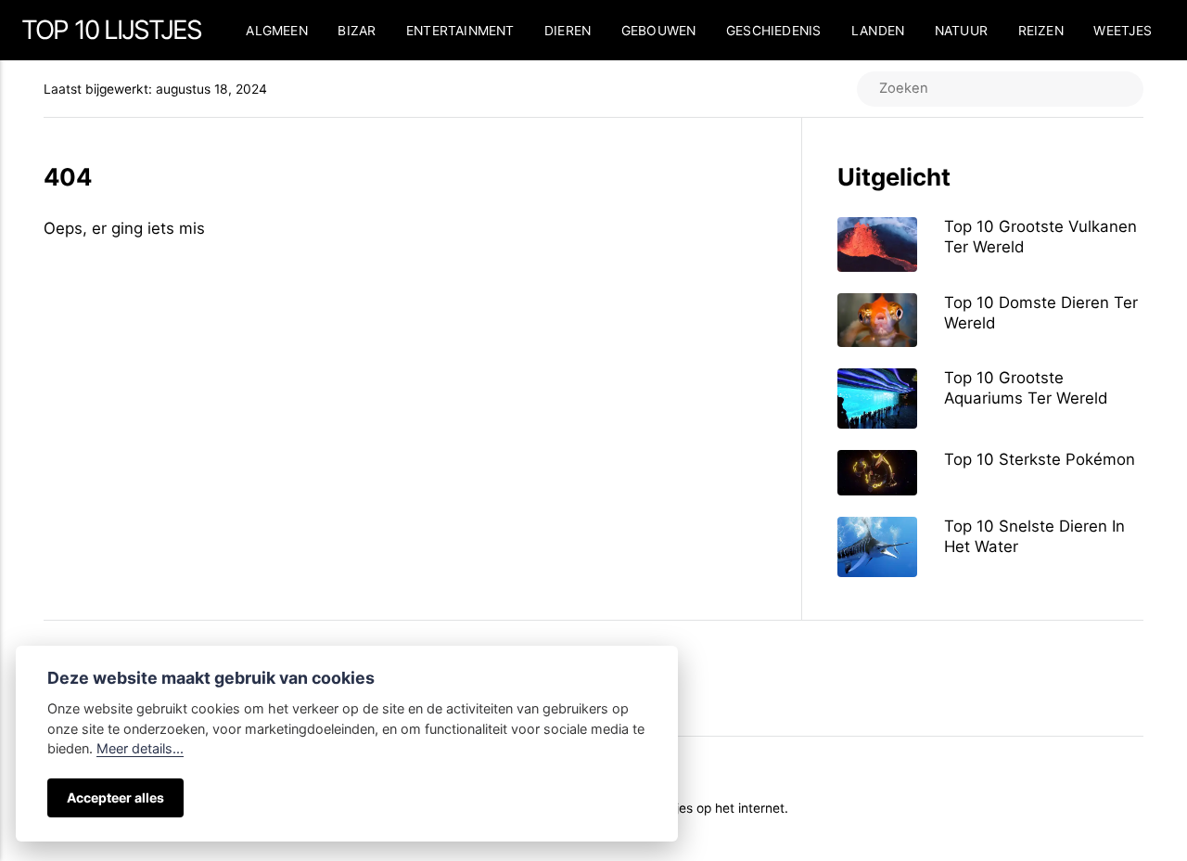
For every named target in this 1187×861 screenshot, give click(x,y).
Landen (877, 30)
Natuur (961, 30)
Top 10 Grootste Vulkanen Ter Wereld (1040, 236)
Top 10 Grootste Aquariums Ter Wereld (1025, 387)
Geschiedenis (773, 30)
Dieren (567, 30)
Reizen (1041, 30)
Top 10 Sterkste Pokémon (1039, 459)
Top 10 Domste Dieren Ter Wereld (1041, 312)
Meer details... (140, 748)
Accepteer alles (115, 797)
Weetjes (1122, 30)
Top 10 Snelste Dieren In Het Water (1034, 536)
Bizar (357, 30)
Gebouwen (658, 30)
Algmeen (276, 30)
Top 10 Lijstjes (111, 29)
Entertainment (460, 30)
